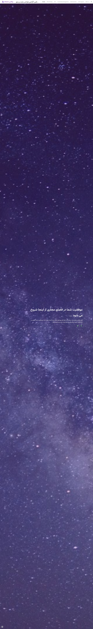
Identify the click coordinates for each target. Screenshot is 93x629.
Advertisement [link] (73, 1)
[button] (91, 1)
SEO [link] (55, 1)
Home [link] (43, 1)
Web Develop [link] (49, 1)
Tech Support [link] (81, 1)
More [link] (87, 1)
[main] (56, 311)
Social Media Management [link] (63, 1)
